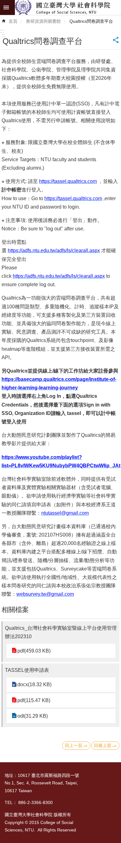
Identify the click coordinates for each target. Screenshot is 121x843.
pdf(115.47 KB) (33, 700)
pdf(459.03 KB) (34, 650)
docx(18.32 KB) (34, 684)
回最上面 (102, 745)
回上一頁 (73, 745)
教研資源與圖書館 (43, 21)
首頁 (13, 21)
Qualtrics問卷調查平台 (91, 21)
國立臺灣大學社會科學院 (68, 7)
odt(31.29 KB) (32, 716)
